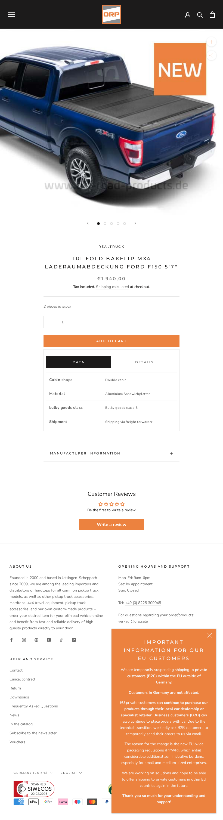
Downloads (19, 697)
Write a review (111, 525)
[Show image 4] (118, 223)
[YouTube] (49, 640)
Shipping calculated (112, 286)
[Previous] (88, 223)
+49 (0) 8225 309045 (143, 602)
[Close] (209, 635)
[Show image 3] (111, 223)
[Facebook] (11, 640)
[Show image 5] (124, 223)
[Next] (135, 223)
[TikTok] (61, 640)
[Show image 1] (98, 223)
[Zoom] (211, 42)
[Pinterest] (36, 640)
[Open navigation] (11, 14)
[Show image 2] (105, 223)
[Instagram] (24, 640)
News (14, 715)
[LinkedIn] (74, 640)
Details (144, 362)
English (69, 773)
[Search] (200, 14)
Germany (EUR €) (31, 773)
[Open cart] (212, 14)
